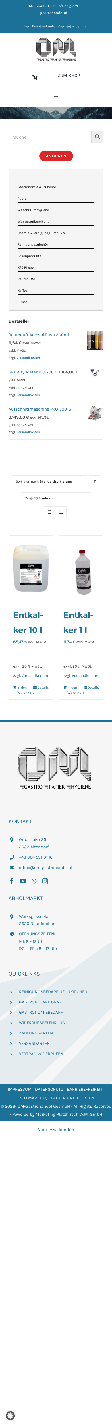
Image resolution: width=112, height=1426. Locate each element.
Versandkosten (35, 675)
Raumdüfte (26, 279)
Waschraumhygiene (33, 210)
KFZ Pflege (26, 267)
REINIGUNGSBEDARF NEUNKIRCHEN (53, 991)
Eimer (22, 302)
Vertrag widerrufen (56, 1129)
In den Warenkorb (23, 690)
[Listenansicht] (60, 512)
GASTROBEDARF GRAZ (40, 1002)
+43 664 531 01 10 (36, 857)
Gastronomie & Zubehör (37, 187)
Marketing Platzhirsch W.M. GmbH (69, 1114)
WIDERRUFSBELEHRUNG (42, 1022)
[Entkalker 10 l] (31, 569)
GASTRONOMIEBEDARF (41, 1012)
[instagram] (45, 881)
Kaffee (22, 290)
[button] (10, 1415)
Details (43, 687)
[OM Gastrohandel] (56, 39)
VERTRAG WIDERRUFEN (41, 1053)
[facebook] (11, 881)
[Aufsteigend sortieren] (94, 481)
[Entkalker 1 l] (81, 569)
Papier (23, 198)
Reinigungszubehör (33, 244)
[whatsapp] (34, 881)
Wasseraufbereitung (33, 221)
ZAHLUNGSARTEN (36, 1033)
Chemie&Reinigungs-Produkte (42, 233)
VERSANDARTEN (34, 1043)
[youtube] (23, 881)
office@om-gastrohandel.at (46, 867)
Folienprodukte (29, 256)
